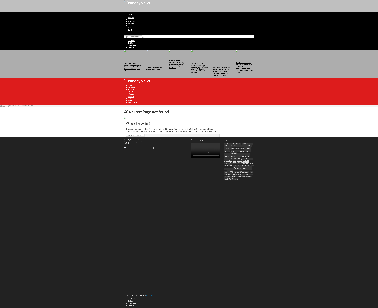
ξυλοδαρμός (248, 176)
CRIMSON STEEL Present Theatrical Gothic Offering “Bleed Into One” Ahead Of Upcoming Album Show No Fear (199, 68)
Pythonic (243, 159)
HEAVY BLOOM (236, 151)
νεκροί (238, 176)
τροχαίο (229, 178)
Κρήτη (230, 171)
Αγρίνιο (251, 163)
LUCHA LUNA (229, 156)
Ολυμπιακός (244, 172)
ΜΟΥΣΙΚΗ (131, 23)
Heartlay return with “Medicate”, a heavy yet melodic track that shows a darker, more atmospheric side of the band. (244, 67)
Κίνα (225, 172)
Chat (130, 27)
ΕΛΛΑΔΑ (130, 20)
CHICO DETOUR (247, 144)
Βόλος (230, 165)
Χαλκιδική (238, 174)
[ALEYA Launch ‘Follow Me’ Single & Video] (153, 57)
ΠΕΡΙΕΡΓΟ (131, 25)
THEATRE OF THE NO (239, 163)
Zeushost (149, 295)
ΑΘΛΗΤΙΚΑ (131, 21)
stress (234, 161)
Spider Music (228, 161)
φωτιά (236, 179)
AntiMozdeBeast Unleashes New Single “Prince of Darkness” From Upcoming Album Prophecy (177, 64)
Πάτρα (251, 172)
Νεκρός (237, 172)
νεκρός (242, 176)
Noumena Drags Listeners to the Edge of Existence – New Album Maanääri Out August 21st (133, 67)
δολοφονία (245, 174)
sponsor (131, 29)
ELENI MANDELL (230, 146)
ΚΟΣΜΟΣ (131, 18)
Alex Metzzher (228, 144)
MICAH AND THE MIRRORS (237, 157)
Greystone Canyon (238, 148)
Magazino (131, 16)
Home (130, 14)
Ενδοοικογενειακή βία (239, 165)
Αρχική (2, 106)
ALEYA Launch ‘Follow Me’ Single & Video (154, 68)
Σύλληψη (227, 174)
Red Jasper (249, 159)
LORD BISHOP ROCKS (243, 154)
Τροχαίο (233, 174)
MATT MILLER (239, 156)
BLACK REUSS (237, 144)
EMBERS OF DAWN (241, 146)
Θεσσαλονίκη (242, 168)
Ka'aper (233, 153)
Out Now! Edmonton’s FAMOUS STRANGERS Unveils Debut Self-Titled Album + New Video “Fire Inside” (221, 71)
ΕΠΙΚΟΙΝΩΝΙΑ (132, 31)
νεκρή (234, 176)
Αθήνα (226, 165)
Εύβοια (248, 165)
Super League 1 (241, 161)
